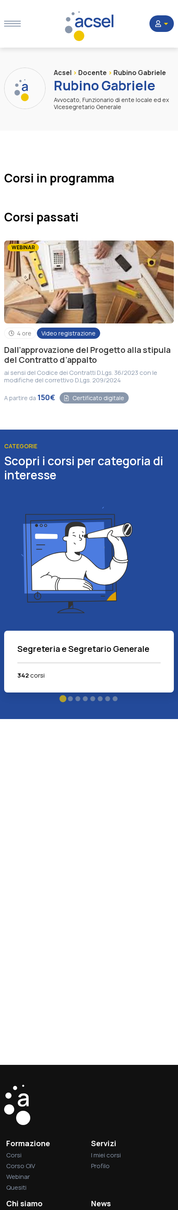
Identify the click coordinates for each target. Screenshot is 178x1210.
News (101, 1203)
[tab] (63, 698)
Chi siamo (24, 1203)
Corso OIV (20, 1165)
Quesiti (16, 1187)
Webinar (18, 1176)
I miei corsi (106, 1155)
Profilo (100, 1165)
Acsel (63, 72)
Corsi (14, 1155)
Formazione (28, 1143)
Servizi (103, 1143)
